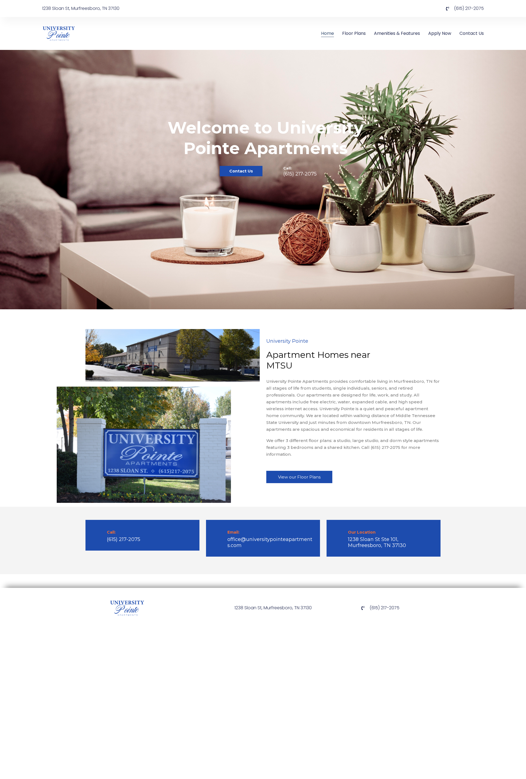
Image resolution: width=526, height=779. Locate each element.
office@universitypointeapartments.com (269, 542)
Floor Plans (354, 33)
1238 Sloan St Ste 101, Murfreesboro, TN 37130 (377, 542)
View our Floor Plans (299, 477)
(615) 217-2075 (300, 174)
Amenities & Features (397, 33)
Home (327, 33)
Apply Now (439, 33)
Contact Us (471, 33)
